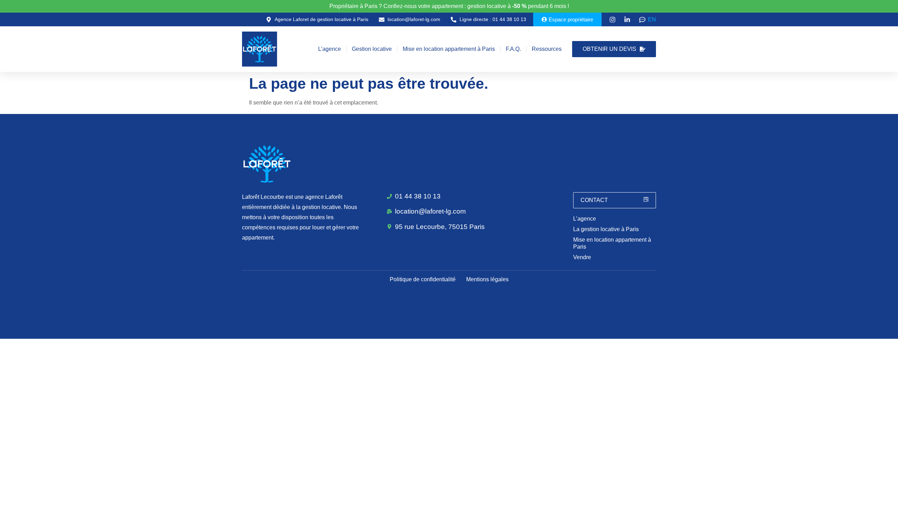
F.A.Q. (513, 49)
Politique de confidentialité (423, 279)
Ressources (547, 49)
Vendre (582, 257)
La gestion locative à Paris (606, 229)
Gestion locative (372, 49)
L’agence (329, 49)
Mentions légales (487, 279)
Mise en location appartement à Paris (449, 49)
